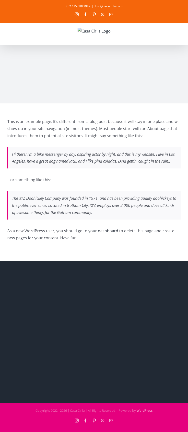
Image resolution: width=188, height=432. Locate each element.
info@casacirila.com (108, 6)
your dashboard (103, 230)
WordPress (145, 410)
